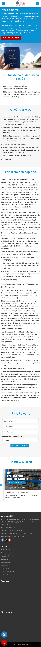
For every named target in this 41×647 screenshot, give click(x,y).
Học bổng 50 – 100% (7, 556)
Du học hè (4, 574)
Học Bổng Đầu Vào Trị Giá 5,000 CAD (14, 492)
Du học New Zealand (8, 571)
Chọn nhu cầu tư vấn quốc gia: (12, 437)
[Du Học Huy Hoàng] (20, 3)
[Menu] (3, 3)
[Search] (37, 3)
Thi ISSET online (6, 550)
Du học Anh (5, 568)
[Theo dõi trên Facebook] (2, 540)
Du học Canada (6, 562)
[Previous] (1, 485)
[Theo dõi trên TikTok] (6, 540)
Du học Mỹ (4, 559)
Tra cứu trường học (7, 553)
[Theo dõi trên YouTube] (9, 540)
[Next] (40, 485)
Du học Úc (4, 565)
